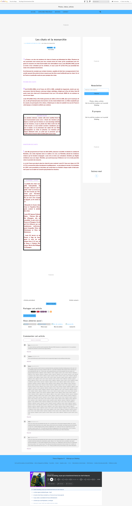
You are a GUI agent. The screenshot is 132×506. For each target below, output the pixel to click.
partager (61, 483)
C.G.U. (69, 463)
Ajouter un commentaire (36, 340)
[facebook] (85, 1)
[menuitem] (33, 12)
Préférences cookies (113, 463)
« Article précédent (29, 300)
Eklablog (76, 458)
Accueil (33, 12)
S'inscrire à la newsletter (29, 315)
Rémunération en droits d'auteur (78, 463)
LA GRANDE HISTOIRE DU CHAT (32, 43)
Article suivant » (74, 300)
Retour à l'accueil (51, 303)
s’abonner (52, 483)
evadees (97, 103)
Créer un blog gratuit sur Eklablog (41, 463)
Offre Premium (90, 463)
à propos (70, 483)
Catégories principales (45, 12)
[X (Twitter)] (87, 1)
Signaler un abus (63, 463)
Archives (57, 12)
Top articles (51, 463)
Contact (65, 12)
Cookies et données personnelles (100, 463)
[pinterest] (90, 1)
